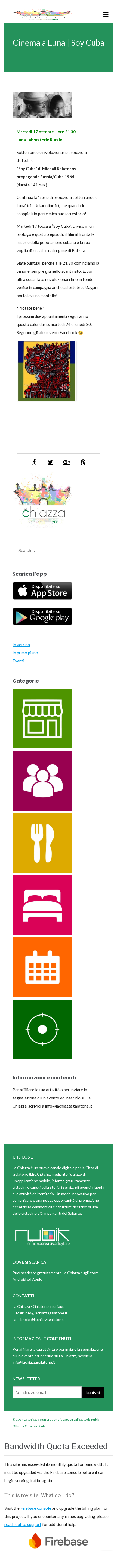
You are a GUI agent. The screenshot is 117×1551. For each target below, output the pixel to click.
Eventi (18, 660)
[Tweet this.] (50, 462)
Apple (37, 1279)
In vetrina (21, 644)
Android (19, 1279)
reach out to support (22, 1524)
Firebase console (35, 1508)
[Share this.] (34, 462)
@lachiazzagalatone (47, 1319)
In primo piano (25, 652)
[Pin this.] (83, 462)
